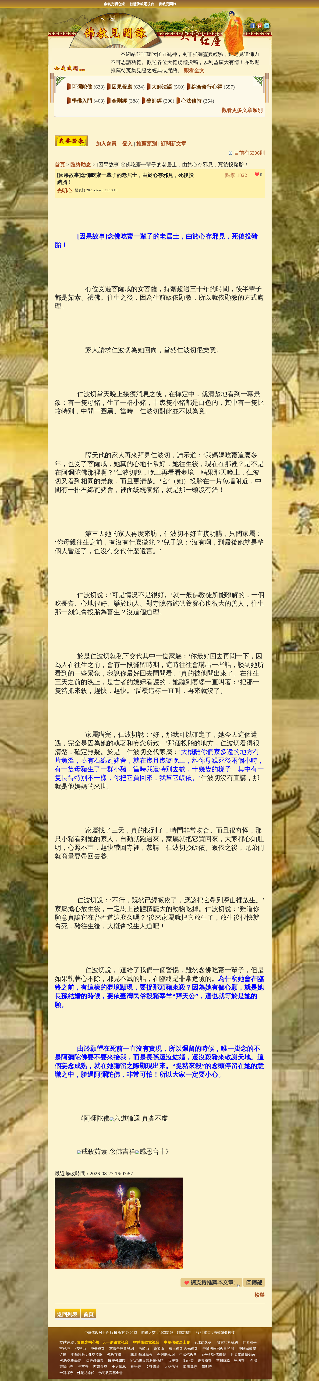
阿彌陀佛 (83, 87)
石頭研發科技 (224, 1333)
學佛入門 (83, 101)
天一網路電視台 (115, 1342)
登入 (127, 143)
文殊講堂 (153, 1367)
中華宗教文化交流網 (87, 1354)
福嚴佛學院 (94, 1361)
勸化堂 (188, 1361)
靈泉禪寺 (176, 1348)
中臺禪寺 (98, 1348)
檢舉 (260, 1295)
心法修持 (192, 101)
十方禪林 (119, 1367)
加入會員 (106, 143)
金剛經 (120, 101)
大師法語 (163, 87)
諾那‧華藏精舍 (141, 1354)
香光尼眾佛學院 (214, 1354)
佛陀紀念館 (86, 1373)
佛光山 (80, 1348)
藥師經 (154, 101)
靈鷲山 (159, 1348)
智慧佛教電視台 (142, 4)
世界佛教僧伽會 (243, 1354)
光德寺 (239, 1361)
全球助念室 (202, 1342)
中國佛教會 (188, 1354)
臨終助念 (81, 164)
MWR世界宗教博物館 (146, 1361)
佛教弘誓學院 (70, 1361)
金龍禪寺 (66, 1373)
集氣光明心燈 (114, 4)
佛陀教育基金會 (110, 1373)
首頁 (60, 164)
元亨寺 (83, 1367)
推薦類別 (146, 143)
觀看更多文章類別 (242, 110)
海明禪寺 (190, 1367)
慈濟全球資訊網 (121, 1348)
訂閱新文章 (173, 143)
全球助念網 (166, 1354)
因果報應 (123, 87)
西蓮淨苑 (100, 1367)
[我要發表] (71, 140)
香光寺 (173, 1361)
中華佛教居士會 (97, 1333)
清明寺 (207, 1367)
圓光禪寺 (191, 1348)
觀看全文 (194, 70)
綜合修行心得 (207, 87)
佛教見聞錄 (167, 4)
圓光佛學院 (117, 1361)
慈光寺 (136, 1367)
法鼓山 (143, 1348)
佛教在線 (114, 1354)
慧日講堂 (223, 1361)
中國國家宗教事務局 (218, 1348)
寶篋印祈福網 (227, 1342)
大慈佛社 (171, 1367)
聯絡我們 (184, 1333)
